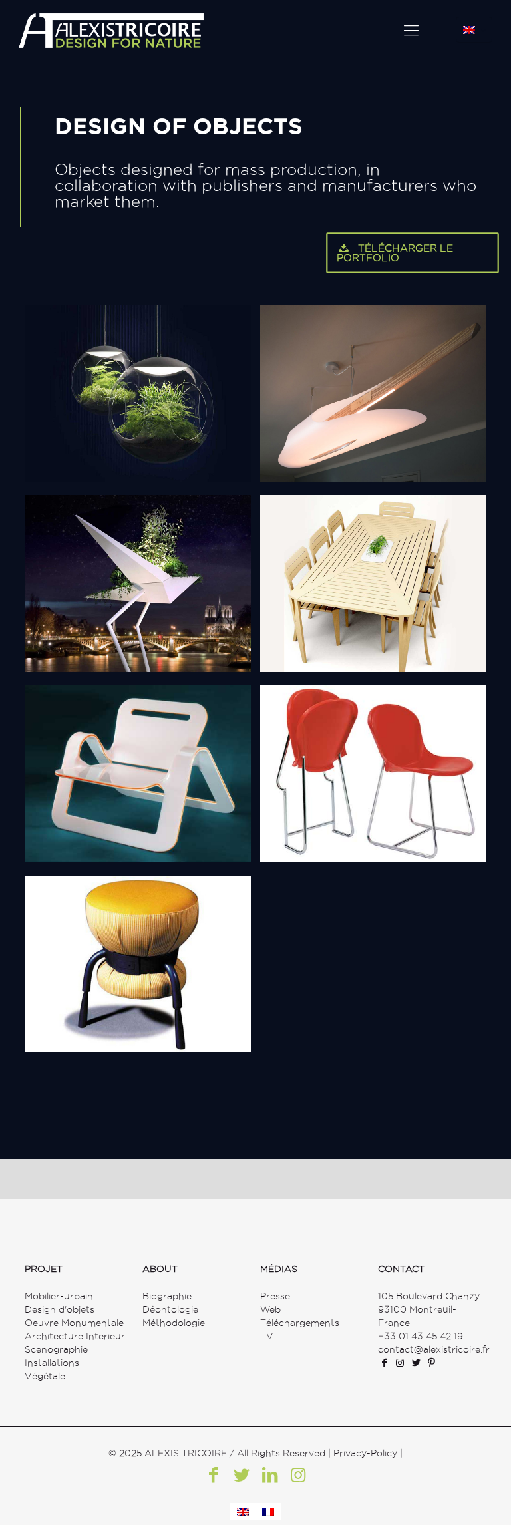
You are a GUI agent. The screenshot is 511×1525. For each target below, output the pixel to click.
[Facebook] (213, 1475)
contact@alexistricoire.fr (434, 1349)
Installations (52, 1362)
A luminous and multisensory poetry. (130, 380)
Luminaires (89, 340)
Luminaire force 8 (350, 340)
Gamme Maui (95, 720)
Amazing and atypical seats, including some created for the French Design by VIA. (372, 773)
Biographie (167, 1296)
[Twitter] (242, 1475)
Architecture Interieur (75, 1336)
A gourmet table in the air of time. (124, 570)
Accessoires (93, 910)
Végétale (45, 1376)
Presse (275, 1296)
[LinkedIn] (269, 1475)
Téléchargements (299, 1322)
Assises (312, 720)
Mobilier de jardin (350, 530)
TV (266, 1336)
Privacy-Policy (365, 1453)
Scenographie (56, 1349)
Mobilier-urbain (59, 1296)
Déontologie (170, 1309)
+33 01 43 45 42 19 (420, 1336)
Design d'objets (59, 1309)
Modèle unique (316, 380)
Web (270, 1309)
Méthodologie (173, 1322)
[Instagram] (297, 1475)
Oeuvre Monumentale (74, 1322)
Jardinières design (118, 530)
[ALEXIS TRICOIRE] (111, 30)
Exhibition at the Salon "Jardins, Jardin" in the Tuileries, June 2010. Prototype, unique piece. (373, 583)
